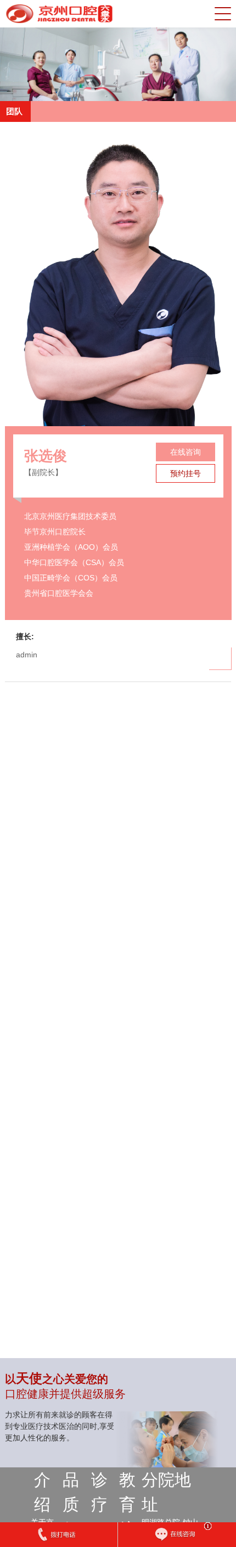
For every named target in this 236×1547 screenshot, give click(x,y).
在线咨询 (185, 452)
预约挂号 (185, 473)
